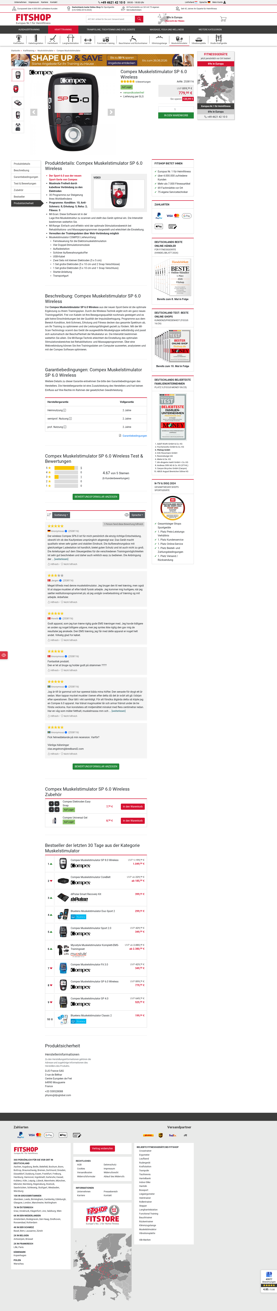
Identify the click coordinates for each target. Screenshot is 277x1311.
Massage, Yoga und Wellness (167, 29)
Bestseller (19, 196)
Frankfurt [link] (47, 1173)
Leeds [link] (27, 1199)
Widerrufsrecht (111, 1172)
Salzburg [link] (51, 1211)
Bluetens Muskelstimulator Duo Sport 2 (93, 911)
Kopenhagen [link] (20, 1255)
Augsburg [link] (27, 1166)
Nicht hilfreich (70, 564)
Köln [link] (25, 1180)
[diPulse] (81, 899)
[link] (158, 216)
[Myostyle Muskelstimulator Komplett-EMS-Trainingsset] (63, 949)
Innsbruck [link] (24, 1211)
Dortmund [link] (51, 1170)
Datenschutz (110, 1164)
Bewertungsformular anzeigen (96, 496)
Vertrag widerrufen (102, 1148)
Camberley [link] (49, 1199)
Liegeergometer (147, 1194)
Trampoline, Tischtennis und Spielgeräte (111, 29)
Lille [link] (15, 1247)
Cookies (81, 1168)
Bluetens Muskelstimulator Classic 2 (91, 1015)
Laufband (144, 1158)
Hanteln (143, 1186)
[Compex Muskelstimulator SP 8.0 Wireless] (63, 863)
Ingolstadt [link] (40, 1177)
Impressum (34, 2)
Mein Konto (217, 2)
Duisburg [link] (29, 1173)
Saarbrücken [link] (20, 1187)
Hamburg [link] (18, 1177)
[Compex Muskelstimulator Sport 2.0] (63, 931)
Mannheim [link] (49, 1180)
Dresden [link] (61, 1170)
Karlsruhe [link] (50, 1177)
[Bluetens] (81, 916)
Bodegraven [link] (32, 1219)
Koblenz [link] (18, 1180)
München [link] (60, 1180)
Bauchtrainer (145, 1217)
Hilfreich (54, 564)
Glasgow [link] (18, 1202)
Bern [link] (22, 1231)
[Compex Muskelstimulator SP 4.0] (63, 1001)
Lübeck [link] (39, 1180)
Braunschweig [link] (29, 1170)
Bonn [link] (60, 1166)
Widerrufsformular (86, 1176)
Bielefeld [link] (43, 1166)
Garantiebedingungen (26, 176)
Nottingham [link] (51, 1202)
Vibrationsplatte (147, 1233)
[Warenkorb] (224, 19)
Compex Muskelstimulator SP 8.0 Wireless (94, 860)
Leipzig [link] (31, 1180)
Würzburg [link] (18, 1191)
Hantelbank (145, 1178)
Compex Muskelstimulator (68, 50)
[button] (18, 75)
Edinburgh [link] (60, 1199)
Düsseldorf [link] (19, 1173)
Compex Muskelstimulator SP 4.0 (89, 998)
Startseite (15, 50)
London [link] (27, 1202)
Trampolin (144, 1170)
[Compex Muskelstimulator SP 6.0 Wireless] (63, 984)
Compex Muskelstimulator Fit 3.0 (89, 964)
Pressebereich (111, 1191)
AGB (79, 1164)
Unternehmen (20, 2)
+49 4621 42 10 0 (217, 116)
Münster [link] (18, 1184)
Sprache (203, 2)
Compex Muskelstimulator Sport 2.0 (91, 928)
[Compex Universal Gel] (54, 820)
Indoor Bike (144, 1182)
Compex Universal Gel (75, 817)
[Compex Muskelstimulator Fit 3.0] (63, 967)
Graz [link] (16, 1211)
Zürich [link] (40, 1231)
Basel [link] (16, 1231)
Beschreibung (21, 170)
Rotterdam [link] (31, 1222)
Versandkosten (84, 1172)
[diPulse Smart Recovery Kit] (63, 897)
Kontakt (53, 2)
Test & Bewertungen (25, 183)
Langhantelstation (148, 1209)
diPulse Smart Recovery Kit (86, 894)
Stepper (143, 1206)
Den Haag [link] (44, 1219)
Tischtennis (145, 1174)
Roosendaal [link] (19, 1222)
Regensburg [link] (39, 1184)
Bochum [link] (53, 1166)
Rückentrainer (146, 1221)
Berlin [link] (35, 1166)
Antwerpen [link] (19, 1239)
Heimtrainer (145, 1198)
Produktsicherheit (24, 203)
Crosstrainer (145, 1151)
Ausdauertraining (29, 29)
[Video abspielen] (119, 194)
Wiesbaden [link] (53, 1187)
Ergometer (144, 1155)
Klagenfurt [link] (35, 1211)
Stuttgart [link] (42, 1187)
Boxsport (143, 1190)
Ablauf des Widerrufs (114, 1176)
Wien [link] (59, 1211)
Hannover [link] (29, 1177)
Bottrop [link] (17, 1170)
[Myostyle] (81, 954)
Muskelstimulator (45, 50)
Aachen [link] (17, 1166)
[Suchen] (139, 19)
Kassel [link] (59, 1177)
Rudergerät (144, 1162)
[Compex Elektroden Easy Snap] (54, 806)
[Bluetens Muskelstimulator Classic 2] (63, 1018)
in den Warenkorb (176, 115)
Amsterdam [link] (19, 1219)
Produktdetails (22, 163)
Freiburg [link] (57, 1173)
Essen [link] (38, 1173)
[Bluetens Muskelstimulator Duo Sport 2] (63, 914)
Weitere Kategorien (210, 29)
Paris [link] (21, 1247)
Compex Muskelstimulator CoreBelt (90, 877)
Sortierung (60, 515)
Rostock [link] (50, 1184)
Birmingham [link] (37, 1199)
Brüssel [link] (29, 1239)
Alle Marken (145, 1240)
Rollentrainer (145, 1202)
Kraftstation (145, 1166)
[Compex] (41, 72)
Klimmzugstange (147, 1225)
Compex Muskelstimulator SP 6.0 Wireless (94, 981)
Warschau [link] (19, 1263)
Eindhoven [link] (55, 1219)
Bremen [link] (41, 1170)
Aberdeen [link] (18, 1199)
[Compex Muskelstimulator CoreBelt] (63, 880)
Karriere (44, 2)
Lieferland (189, 2)
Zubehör (18, 190)
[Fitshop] (33, 18)
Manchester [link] (38, 1202)
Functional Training (148, 1213)
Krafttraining (63, 29)
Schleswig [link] (32, 1187)
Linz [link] (44, 1211)
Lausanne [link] (31, 1231)
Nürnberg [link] (27, 1184)
